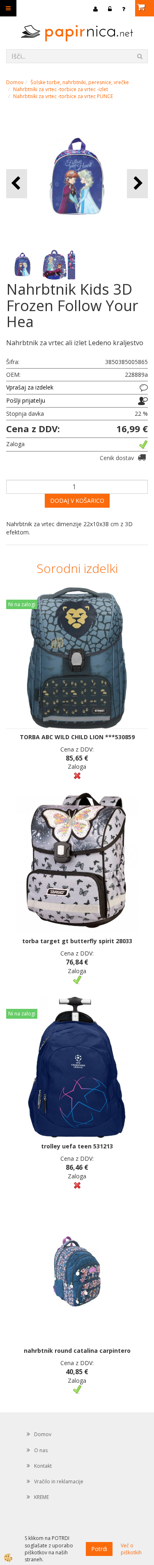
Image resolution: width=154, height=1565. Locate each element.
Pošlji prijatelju (25, 400)
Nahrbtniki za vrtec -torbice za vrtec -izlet (60, 89)
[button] (137, 183)
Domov (14, 82)
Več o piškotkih (131, 1549)
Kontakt (43, 1465)
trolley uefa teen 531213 (77, 1146)
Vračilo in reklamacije (58, 1481)
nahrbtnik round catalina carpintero (77, 1350)
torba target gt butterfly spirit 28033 (77, 941)
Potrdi (99, 1549)
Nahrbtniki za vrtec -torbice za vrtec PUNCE (63, 96)
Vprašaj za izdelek (29, 387)
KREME (41, 1497)
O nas (41, 1450)
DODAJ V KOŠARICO (77, 500)
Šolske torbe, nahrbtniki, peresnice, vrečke (79, 82)
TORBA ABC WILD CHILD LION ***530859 (77, 737)
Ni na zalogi (21, 604)
